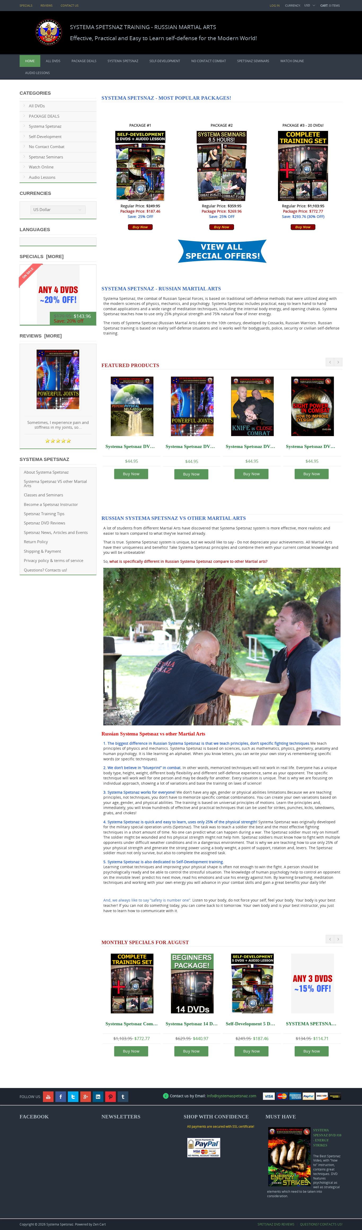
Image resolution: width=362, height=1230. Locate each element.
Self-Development (164, 61)
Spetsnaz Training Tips (44, 513)
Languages (35, 229)
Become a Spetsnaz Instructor (51, 504)
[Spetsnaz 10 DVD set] (140, 228)
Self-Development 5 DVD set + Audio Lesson (252, 1023)
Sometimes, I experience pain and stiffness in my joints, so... (58, 425)
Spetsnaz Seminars (253, 61)
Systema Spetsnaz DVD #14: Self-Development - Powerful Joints (192, 446)
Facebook (60, 1096)
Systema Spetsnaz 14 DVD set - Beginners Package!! (192, 1023)
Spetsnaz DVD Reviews (44, 523)
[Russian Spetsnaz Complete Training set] (303, 199)
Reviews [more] (41, 336)
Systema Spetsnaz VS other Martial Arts (55, 483)
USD (307, 5)
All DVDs (53, 61)
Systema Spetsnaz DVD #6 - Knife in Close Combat (252, 446)
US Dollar (42, 209)
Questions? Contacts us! (45, 570)
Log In (275, 5)
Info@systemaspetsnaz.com (231, 1095)
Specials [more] (42, 256)
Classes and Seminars (43, 495)
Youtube (48, 1096)
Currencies (35, 193)
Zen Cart (99, 1224)
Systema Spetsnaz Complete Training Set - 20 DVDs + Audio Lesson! (131, 1023)
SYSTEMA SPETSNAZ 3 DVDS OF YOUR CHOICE (312, 1023)
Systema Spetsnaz (123, 61)
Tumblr (123, 1096)
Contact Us (69, 5)
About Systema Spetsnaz (46, 472)
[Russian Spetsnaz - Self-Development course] (140, 199)
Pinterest (110, 1096)
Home (30, 61)
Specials (26, 5)
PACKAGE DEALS (84, 61)
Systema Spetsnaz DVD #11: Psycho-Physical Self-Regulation (131, 446)
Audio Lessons (37, 73)
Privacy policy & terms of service (53, 560)
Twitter (73, 1096)
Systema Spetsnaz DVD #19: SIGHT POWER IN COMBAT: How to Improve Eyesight (312, 446)
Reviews (46, 5)
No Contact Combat (208, 61)
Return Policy (36, 542)
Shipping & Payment (42, 551)
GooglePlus (85, 1096)
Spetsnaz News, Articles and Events (56, 532)
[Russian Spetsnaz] (222, 199)
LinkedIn (98, 1096)
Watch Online (292, 61)
